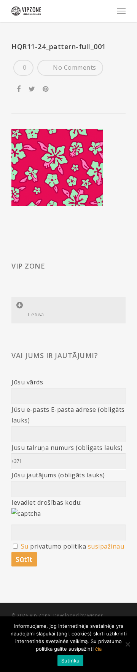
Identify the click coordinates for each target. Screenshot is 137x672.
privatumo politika (58, 546)
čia (98, 649)
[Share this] (19, 87)
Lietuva (36, 314)
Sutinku (70, 661)
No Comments (73, 67)
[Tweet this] (32, 87)
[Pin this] (46, 87)
